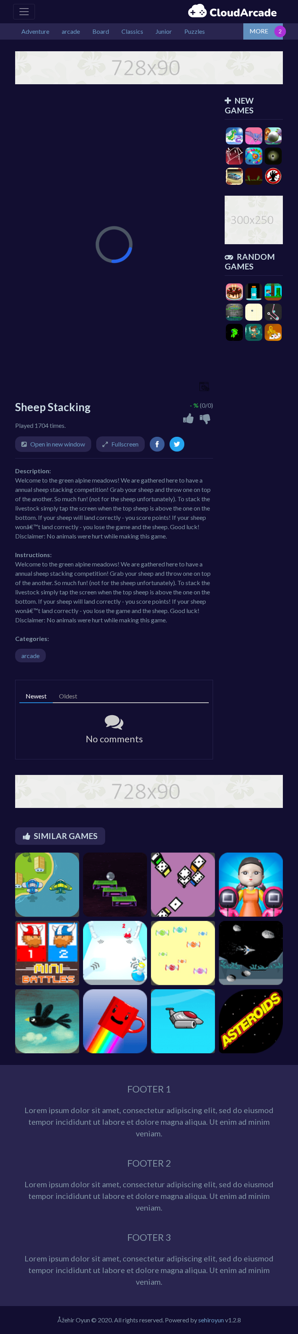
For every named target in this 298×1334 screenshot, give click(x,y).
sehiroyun (211, 1320)
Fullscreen (125, 444)
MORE (258, 31)
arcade (30, 655)
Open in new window (57, 444)
